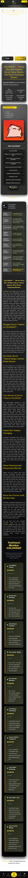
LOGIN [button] (7, 58)
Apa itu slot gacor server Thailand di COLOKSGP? (13, 159)
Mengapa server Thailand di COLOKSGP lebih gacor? (13, 154)
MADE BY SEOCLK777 (14, 197)
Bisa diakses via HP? (13, 176)
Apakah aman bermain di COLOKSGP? (13, 179)
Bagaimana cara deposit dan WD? (13, 173)
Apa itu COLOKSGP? (13, 150)
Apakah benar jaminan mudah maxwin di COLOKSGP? (13, 163)
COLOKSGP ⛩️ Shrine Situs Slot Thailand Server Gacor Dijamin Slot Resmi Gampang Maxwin (14, 283)
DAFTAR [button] (20, 58)
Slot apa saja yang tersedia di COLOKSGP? (13, 167)
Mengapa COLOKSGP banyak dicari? (13, 182)
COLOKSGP (6, 291)
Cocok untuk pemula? (13, 170)
